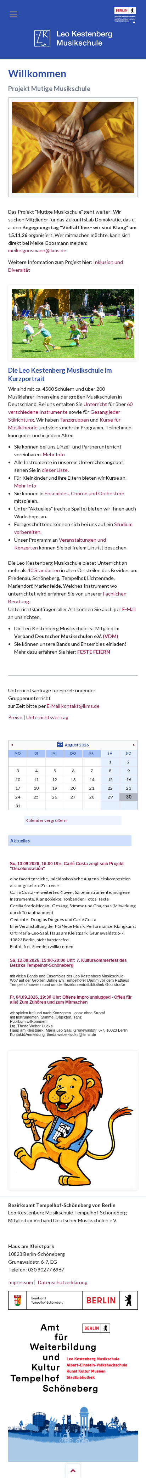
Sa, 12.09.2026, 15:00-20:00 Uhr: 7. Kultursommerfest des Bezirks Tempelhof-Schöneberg (68, 963)
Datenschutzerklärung (63, 1282)
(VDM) (110, 636)
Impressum (20, 1282)
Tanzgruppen (75, 420)
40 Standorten (44, 570)
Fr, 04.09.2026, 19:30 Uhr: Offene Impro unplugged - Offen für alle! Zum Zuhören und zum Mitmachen (71, 1000)
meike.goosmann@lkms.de (37, 250)
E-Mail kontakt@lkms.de (73, 706)
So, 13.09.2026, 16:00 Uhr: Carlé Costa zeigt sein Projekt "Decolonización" (67, 866)
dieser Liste (55, 470)
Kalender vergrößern (46, 820)
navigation (13, 14)
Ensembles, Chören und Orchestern (84, 493)
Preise (15, 717)
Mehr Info (54, 454)
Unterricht (95, 404)
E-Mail (129, 609)
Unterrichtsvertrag (47, 717)
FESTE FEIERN (93, 652)
